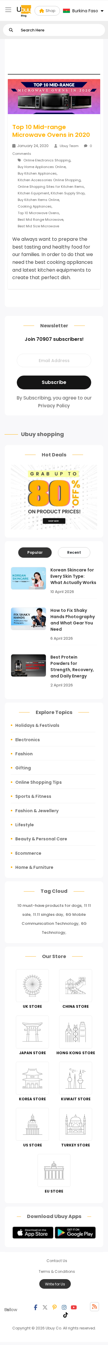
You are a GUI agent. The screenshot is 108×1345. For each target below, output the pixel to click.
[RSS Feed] (94, 1306)
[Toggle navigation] (8, 9)
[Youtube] (74, 1307)
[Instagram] (64, 1307)
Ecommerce (28, 853)
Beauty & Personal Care (41, 839)
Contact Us (56, 1260)
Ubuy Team (69, 145)
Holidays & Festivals (37, 725)
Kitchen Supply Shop (68, 193)
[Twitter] (45, 1307)
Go (10, 30)
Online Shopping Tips (38, 782)
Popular (35, 552)
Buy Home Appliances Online (42, 166)
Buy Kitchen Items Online (38, 199)
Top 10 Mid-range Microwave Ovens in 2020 (51, 131)
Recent (74, 552)
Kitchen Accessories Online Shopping (49, 180)
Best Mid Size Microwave (38, 226)
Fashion (24, 754)
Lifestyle (24, 825)
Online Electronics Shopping (46, 160)
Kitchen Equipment (33, 193)
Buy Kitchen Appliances (37, 173)
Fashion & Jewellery (36, 811)
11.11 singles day (48, 914)
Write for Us (55, 1284)
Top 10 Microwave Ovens (38, 213)
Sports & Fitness (33, 796)
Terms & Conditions (57, 1271)
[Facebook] (35, 1307)
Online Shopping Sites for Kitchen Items (51, 186)
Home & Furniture (34, 867)
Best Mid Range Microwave (40, 219)
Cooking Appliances (35, 206)
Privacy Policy (54, 406)
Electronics (27, 740)
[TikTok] (66, 1314)
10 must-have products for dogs (49, 905)
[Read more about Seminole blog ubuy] (24, 10)
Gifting (23, 768)
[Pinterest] (55, 1307)
